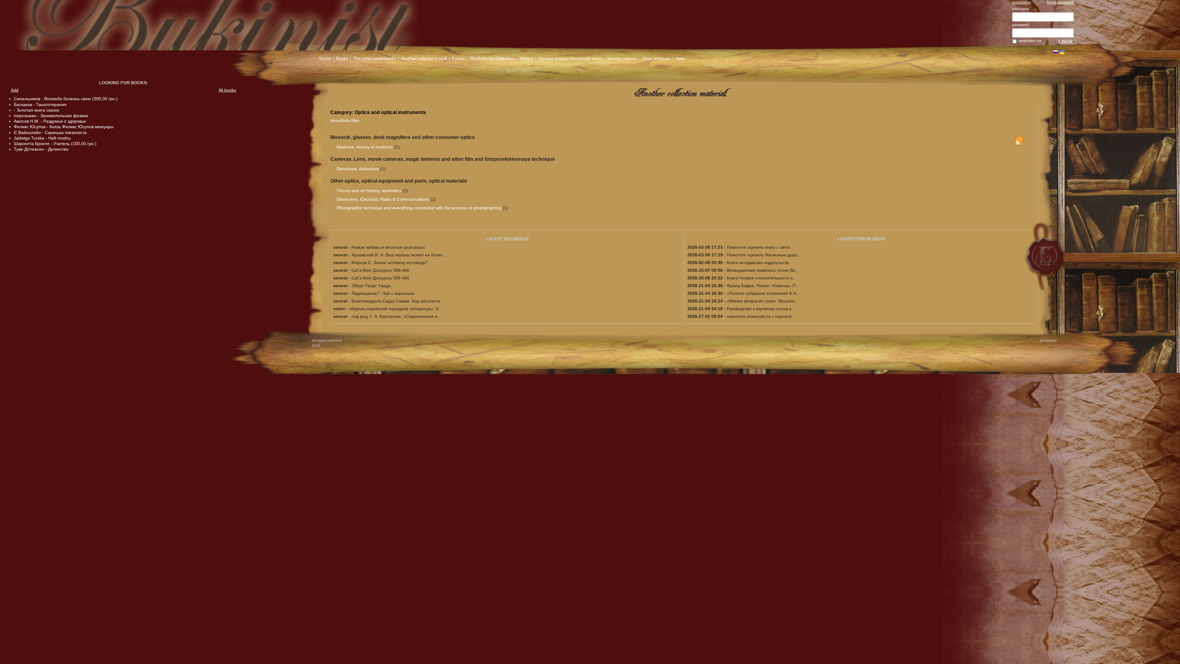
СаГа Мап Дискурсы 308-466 (380, 270)
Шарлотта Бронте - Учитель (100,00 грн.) (55, 143)
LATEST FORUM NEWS (861, 238)
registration (1021, 2)
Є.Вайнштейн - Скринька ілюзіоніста (50, 132)
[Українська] (1062, 52)
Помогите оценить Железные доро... (764, 254)
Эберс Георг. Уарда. (372, 285)
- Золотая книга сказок (36, 110)
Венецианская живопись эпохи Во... (763, 270)
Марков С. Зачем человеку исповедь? (390, 262)
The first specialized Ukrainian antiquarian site (244, 25)
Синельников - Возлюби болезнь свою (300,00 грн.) (66, 98)
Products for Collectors (492, 58)
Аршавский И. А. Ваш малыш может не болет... (399, 254)
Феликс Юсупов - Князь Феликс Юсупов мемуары (64, 126)
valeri (339, 308)
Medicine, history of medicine (364, 146)
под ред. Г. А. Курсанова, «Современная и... (396, 316)
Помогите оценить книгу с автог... (760, 247)
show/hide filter (345, 120)
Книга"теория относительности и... (761, 277)
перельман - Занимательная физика (51, 115)
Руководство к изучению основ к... (761, 308)
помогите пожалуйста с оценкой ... (761, 316)
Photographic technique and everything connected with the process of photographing (419, 207)
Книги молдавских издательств (758, 262)
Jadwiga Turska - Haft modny (42, 138)
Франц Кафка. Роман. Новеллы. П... (763, 285)
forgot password (1060, 2)
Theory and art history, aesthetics (368, 190)
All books (227, 90)
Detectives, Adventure (357, 168)
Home (325, 58)
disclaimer (1048, 340)
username (1020, 9)
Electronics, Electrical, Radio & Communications (382, 199)
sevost (340, 247)
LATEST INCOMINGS (507, 238)
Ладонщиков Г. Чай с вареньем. (383, 293)
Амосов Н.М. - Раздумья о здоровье (50, 121)
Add (14, 90)
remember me (1030, 41)
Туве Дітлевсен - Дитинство (41, 149)
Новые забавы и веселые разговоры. (389, 247)
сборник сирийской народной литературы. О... (395, 308)
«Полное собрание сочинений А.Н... (763, 293)
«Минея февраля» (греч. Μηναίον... (762, 300)
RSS (1019, 141)
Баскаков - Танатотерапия (40, 104)
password (1020, 25)
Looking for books (123, 82)
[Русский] (1055, 52)
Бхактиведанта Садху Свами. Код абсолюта (396, 300)
